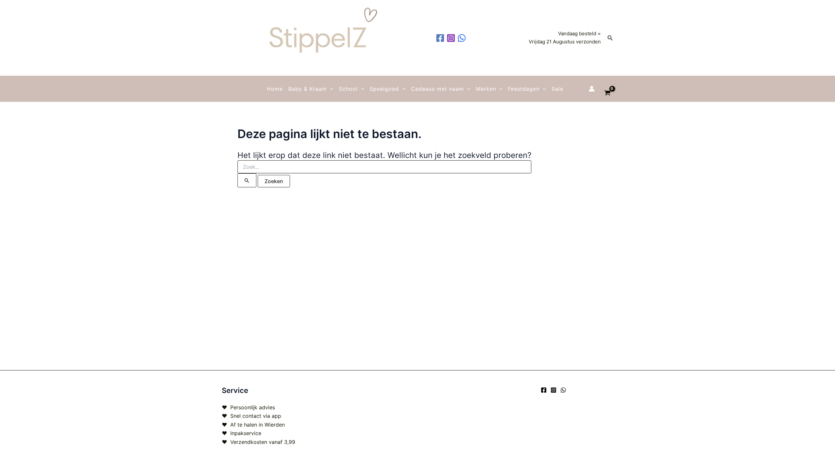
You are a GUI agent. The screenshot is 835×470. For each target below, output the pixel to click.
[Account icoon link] (592, 89)
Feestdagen (523, 89)
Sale (557, 89)
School (348, 89)
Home (275, 89)
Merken (486, 89)
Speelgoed (384, 89)
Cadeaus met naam (437, 89)
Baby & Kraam (307, 89)
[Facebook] (544, 390)
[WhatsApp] (563, 390)
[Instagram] (553, 390)
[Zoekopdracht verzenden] (246, 180)
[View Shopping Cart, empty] (607, 89)
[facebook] (441, 38)
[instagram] (452, 38)
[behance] (462, 38)
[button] (610, 38)
